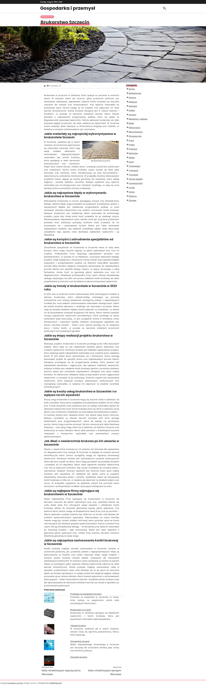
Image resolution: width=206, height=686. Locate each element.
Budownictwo (47, 17)
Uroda (132, 187)
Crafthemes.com (55, 683)
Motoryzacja (134, 127)
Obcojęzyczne (135, 136)
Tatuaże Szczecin (78, 625)
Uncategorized (135, 183)
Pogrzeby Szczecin (78, 657)
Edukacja (133, 102)
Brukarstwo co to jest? (80, 610)
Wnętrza (133, 196)
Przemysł (133, 149)
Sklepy (132, 157)
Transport (133, 170)
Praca (131, 140)
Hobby (132, 110)
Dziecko (132, 97)
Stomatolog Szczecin (79, 641)
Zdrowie (132, 200)
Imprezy (132, 114)
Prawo (132, 144)
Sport (131, 162)
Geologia (133, 106)
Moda (131, 123)
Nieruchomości (136, 132)
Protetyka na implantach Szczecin (85, 594)
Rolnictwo (133, 153)
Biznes (132, 89)
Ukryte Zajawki (136, 179)
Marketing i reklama (138, 119)
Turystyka (133, 174)
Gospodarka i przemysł (67, 8)
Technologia (134, 166)
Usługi (132, 192)
